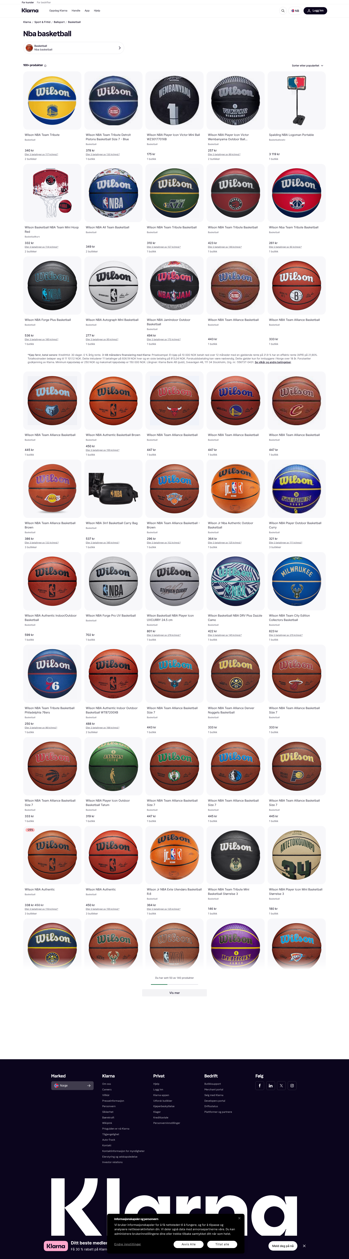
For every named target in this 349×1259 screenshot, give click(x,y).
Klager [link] (157, 1112)
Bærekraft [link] (108, 1117)
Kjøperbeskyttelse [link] (164, 1106)
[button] (295, 11)
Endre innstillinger (127, 1244)
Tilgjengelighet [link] (110, 1134)
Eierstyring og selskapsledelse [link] (119, 1156)
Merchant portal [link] (213, 1089)
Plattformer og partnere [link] (218, 1112)
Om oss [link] (106, 1083)
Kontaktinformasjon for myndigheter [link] (123, 1151)
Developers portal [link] (214, 1100)
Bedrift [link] (211, 1076)
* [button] (41, 154)
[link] (259, 1085)
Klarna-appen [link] (161, 1095)
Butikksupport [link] (212, 1083)
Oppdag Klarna (58, 10)
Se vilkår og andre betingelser (273, 362)
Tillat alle (222, 1244)
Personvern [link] (109, 1106)
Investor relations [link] (112, 1162)
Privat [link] (159, 1076)
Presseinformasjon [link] (113, 1100)
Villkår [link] (106, 1095)
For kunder (28, 2)
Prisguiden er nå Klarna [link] (115, 1128)
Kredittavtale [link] (161, 1117)
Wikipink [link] (107, 1123)
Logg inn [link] (158, 1089)
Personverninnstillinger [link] (166, 1123)
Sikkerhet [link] (107, 1112)
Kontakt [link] (106, 1145)
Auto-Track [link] (108, 1139)
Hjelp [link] (156, 1083)
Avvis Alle (189, 1244)
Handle (76, 10)
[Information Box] (45, 66)
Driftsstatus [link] (211, 1106)
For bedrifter (44, 2)
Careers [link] (107, 1089)
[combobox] (307, 65)
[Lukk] (239, 1218)
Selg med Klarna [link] (213, 1095)
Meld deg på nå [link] (283, 1246)
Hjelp (97, 10)
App (87, 10)
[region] (175, 1234)
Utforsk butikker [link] (162, 1100)
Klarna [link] (108, 1076)
